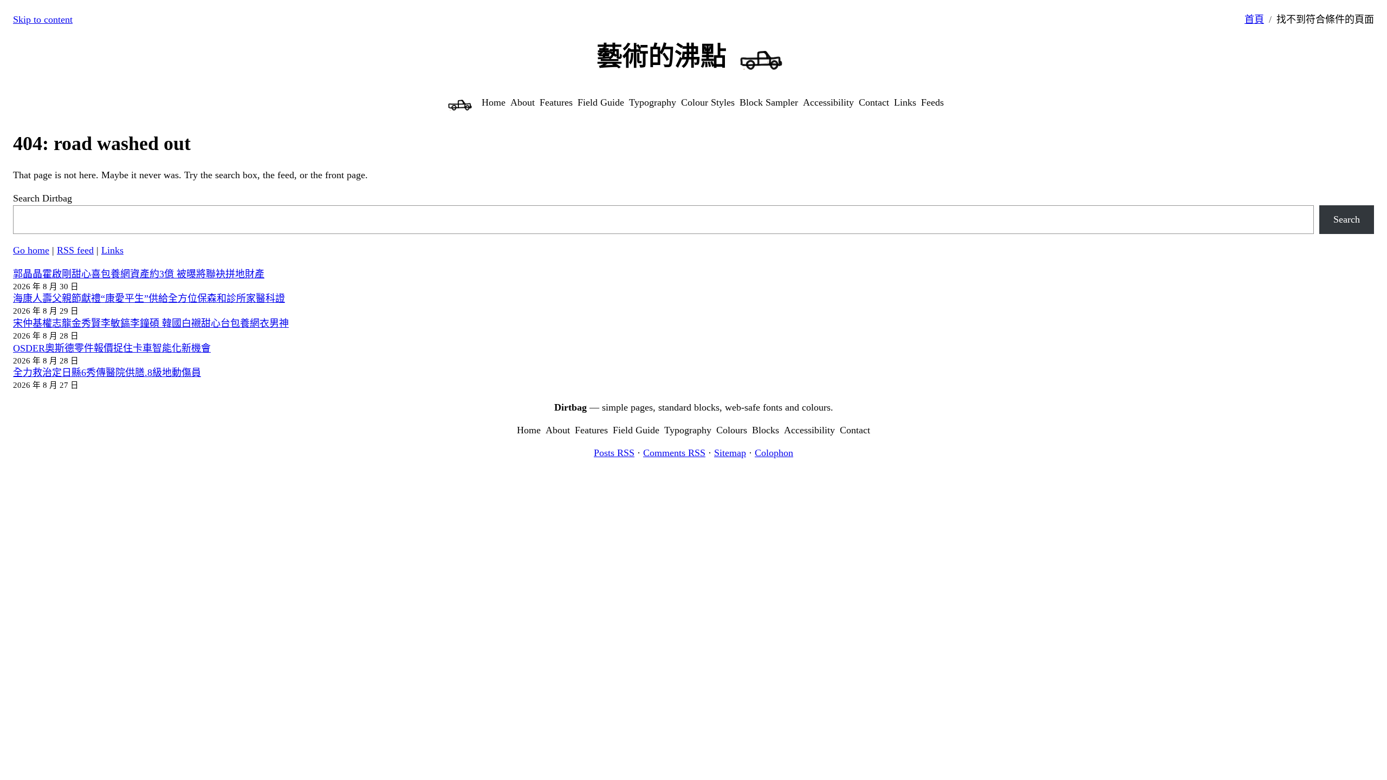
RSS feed (75, 250)
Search (1346, 219)
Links (112, 250)
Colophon (774, 452)
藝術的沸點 (662, 56)
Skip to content (43, 19)
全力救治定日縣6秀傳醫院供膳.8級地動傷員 (107, 372)
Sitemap (730, 452)
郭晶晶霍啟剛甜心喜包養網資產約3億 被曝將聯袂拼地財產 (138, 274)
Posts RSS (614, 452)
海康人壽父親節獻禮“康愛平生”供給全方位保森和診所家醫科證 (149, 298)
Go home (31, 250)
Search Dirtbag (42, 198)
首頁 (1254, 19)
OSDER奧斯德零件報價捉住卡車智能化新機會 (112, 348)
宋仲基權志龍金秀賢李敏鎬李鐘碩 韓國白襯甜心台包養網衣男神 (151, 323)
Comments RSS (674, 452)
